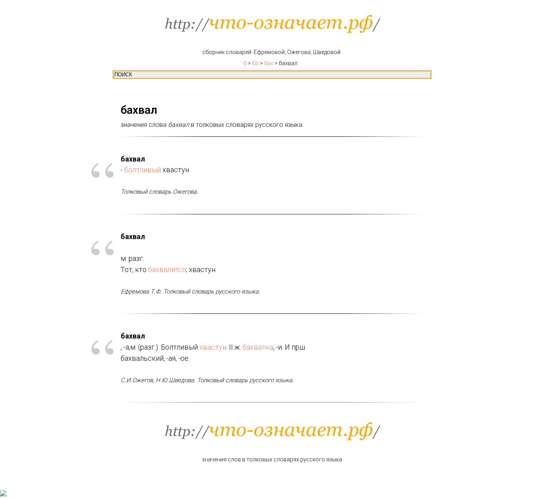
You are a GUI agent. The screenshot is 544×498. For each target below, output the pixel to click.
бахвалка (258, 347)
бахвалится (167, 269)
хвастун (213, 347)
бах (268, 63)
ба (255, 63)
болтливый (142, 169)
